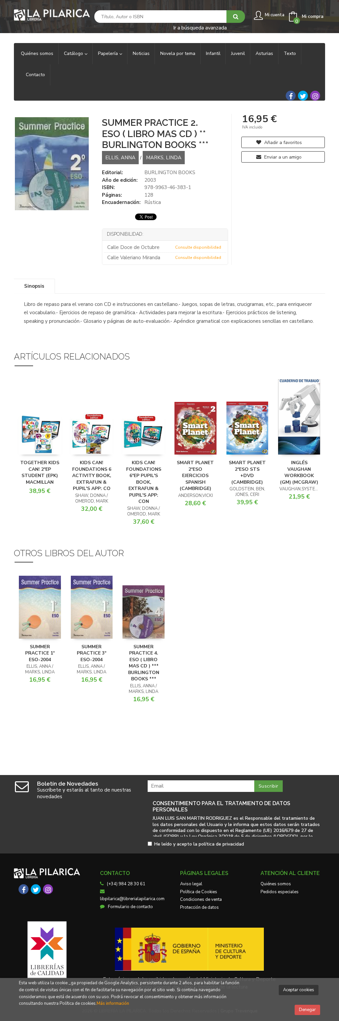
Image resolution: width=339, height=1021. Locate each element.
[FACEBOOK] (291, 96)
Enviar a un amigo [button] (282, 157)
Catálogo (74, 53)
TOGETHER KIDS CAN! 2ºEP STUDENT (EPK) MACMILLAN (39, 472)
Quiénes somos (276, 884)
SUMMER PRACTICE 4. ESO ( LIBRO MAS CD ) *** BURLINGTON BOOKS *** (143, 663)
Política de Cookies (198, 892)
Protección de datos (199, 907)
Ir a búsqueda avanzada (200, 27)
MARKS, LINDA (163, 157)
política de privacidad (221, 844)
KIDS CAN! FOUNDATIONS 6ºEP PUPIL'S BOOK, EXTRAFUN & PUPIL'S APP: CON (143, 482)
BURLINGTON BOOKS (169, 172)
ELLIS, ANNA (120, 157)
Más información (113, 1003)
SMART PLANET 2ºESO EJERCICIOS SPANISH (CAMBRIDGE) (195, 476)
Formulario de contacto (130, 907)
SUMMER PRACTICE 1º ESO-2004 (40, 653)
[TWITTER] (303, 96)
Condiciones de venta (201, 899)
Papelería (108, 53)
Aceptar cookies (298, 990)
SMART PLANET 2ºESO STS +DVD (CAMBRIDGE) (247, 472)
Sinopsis (34, 286)
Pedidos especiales (280, 892)
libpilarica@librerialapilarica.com (132, 899)
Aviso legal (191, 884)
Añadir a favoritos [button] (282, 142)
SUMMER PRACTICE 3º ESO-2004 (91, 653)
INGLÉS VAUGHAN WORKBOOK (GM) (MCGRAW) (299, 472)
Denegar (307, 1010)
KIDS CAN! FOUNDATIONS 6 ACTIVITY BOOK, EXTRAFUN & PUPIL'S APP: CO (91, 476)
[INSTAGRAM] (315, 96)
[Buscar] (235, 16)
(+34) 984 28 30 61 (126, 884)
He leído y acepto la (199, 844)
